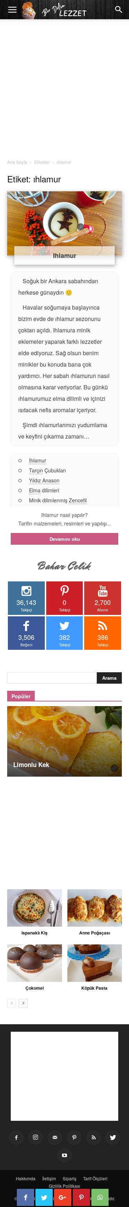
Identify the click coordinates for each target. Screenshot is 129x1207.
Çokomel (34, 988)
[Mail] (55, 1137)
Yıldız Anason (44, 480)
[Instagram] (35, 1137)
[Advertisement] (64, 91)
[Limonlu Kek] (64, 741)
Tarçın (36, 470)
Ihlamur (64, 255)
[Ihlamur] (64, 223)
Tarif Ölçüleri (95, 1178)
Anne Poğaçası (94, 932)
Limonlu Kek (31, 764)
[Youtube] (64, 1155)
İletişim (49, 1178)
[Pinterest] (74, 1137)
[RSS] (93, 1137)
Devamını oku (64, 538)
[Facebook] (16, 1137)
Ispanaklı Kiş (35, 932)
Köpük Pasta (94, 988)
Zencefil (78, 500)
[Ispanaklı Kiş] (34, 908)
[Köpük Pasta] (94, 963)
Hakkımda (25, 1178)
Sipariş (69, 1178)
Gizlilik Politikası (64, 1186)
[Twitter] (113, 1137)
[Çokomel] (34, 963)
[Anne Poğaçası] (94, 908)
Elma (34, 490)
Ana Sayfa (17, 162)
